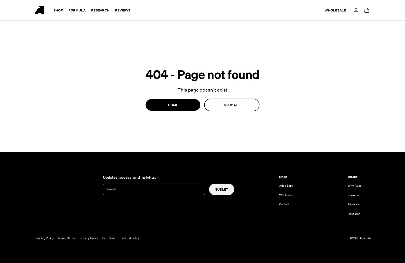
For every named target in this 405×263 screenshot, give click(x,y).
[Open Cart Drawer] (366, 10)
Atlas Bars (286, 185)
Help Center (110, 238)
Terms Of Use (67, 238)
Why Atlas (354, 185)
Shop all (232, 105)
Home (173, 105)
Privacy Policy (88, 238)
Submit (221, 189)
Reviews (122, 10)
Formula (77, 10)
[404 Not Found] (39, 10)
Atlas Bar (365, 238)
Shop (58, 10)
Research (100, 10)
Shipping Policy (44, 238)
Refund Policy (130, 238)
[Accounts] (356, 10)
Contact (284, 204)
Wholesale (286, 195)
